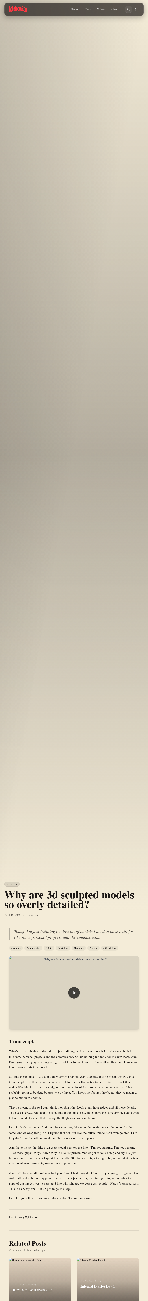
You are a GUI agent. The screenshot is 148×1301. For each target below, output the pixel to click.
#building (79, 948)
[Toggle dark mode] (136, 9)
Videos (101, 9)
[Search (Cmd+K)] (128, 9)
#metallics (63, 948)
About (114, 9)
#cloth (49, 948)
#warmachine (33, 948)
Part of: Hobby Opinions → (23, 1217)
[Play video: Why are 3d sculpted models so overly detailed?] (74, 992)
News (88, 9)
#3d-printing (109, 948)
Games (74, 9)
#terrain (93, 948)
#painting (16, 948)
